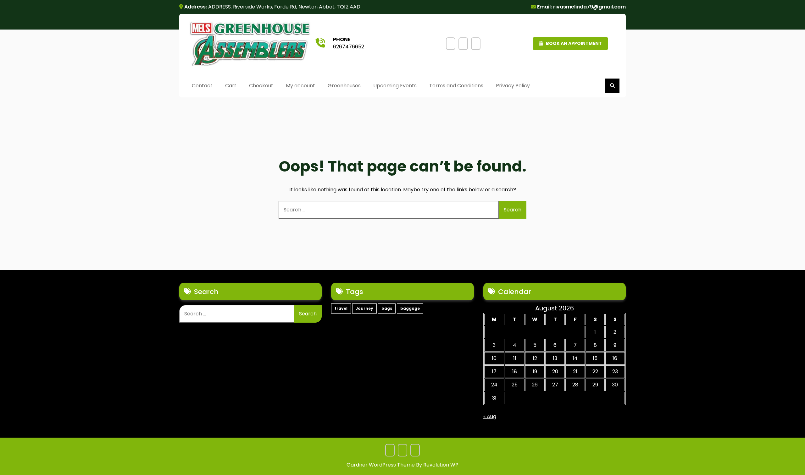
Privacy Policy (475, 43)
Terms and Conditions (463, 43)
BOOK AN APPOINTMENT (574, 43)
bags (386, 308)
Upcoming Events (450, 43)
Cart (230, 85)
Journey (364, 308)
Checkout (261, 85)
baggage (410, 308)
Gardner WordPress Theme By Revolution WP (402, 464)
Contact (202, 85)
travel (341, 308)
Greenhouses (344, 85)
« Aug (489, 416)
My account (300, 85)
